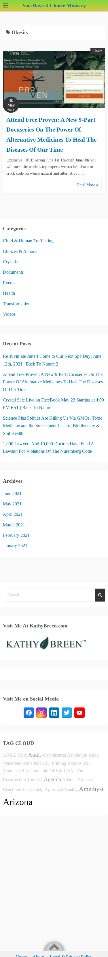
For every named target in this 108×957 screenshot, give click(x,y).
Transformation (17, 303)
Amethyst (91, 788)
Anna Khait (33, 763)
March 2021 (14, 524)
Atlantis (69, 779)
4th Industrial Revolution (64, 755)
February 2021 (16, 535)
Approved (54, 789)
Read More (86, 185)
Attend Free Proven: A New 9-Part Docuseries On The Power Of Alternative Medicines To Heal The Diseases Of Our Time (53, 382)
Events (9, 282)
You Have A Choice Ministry (54, 5)
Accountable (36, 770)
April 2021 (13, 514)
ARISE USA (15, 755)
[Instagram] (41, 712)
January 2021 (15, 545)
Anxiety (36, 789)
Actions (74, 763)
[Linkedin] (54, 712)
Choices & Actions (20, 251)
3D (25, 789)
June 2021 (12, 493)
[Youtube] (79, 712)
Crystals (10, 261)
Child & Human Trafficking (28, 240)
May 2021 (12, 503)
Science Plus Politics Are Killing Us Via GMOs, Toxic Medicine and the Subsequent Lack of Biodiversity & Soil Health (52, 426)
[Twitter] (67, 712)
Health (97, 51)
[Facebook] (29, 712)
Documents (13, 272)
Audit (34, 755)
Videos (9, 314)
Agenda (52, 779)
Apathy (71, 789)
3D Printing (55, 763)
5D (40, 779)
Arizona (18, 802)
